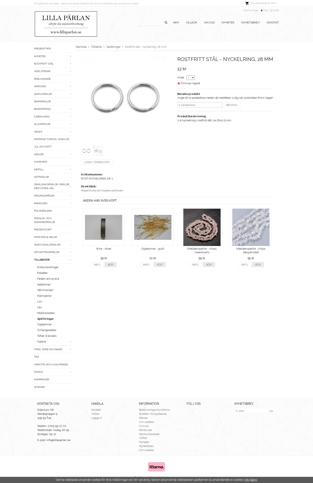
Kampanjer (41, 379)
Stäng (253, 479)
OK (271, 411)
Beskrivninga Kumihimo (154, 409)
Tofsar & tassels (46, 335)
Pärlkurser (145, 430)
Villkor (191, 22)
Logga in (96, 417)
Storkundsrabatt (149, 434)
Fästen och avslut (48, 278)
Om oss (209, 22)
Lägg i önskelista (97, 162)
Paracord (40, 203)
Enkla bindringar (48, 267)
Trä (36, 356)
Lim (39, 301)
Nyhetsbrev (250, 22)
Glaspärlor (42, 124)
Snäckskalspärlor (47, 244)
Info (97, 264)
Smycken (40, 86)
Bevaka (231, 105)
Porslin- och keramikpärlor (44, 220)
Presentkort (43, 229)
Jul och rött (43, 146)
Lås (39, 307)
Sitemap (39, 387)
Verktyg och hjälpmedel (51, 364)
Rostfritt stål (44, 63)
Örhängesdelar (46, 330)
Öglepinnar (44, 324)
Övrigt (38, 371)
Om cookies (146, 422)
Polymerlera (43, 210)
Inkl (266, 10)
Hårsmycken (45, 290)
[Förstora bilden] (124, 98)
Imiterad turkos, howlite (51, 139)
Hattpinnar (44, 284)
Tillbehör (42, 259)
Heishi (38, 131)
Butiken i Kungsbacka (153, 413)
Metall (39, 169)
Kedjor (39, 154)
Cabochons (42, 116)
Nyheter (228, 22)
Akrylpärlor (43, 94)
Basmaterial (42, 108)
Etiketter (42, 273)
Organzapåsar (44, 195)
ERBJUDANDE (42, 78)
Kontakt (273, 22)
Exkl (276, 10)
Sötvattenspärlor (46, 252)
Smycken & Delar (45, 237)
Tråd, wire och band (48, 349)
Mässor (143, 417)
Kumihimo (40, 161)
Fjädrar (41, 341)
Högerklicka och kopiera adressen (102, 190)
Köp (110, 264)
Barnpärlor (42, 101)
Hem (176, 22)
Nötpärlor (41, 176)
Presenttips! (42, 48)
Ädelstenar (42, 71)
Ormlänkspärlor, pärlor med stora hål (51, 186)
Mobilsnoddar (46, 313)
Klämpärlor (44, 295)
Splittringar (45, 318)
